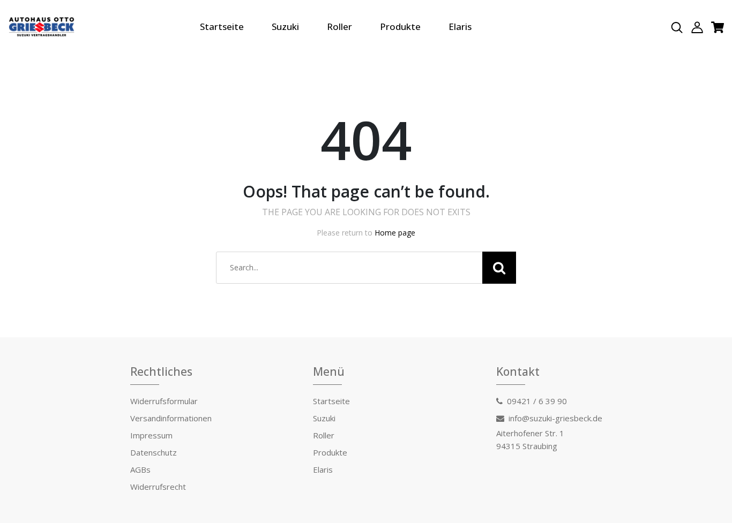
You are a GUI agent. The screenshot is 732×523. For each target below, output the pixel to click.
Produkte (400, 26)
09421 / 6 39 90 (537, 401)
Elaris (460, 26)
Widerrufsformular (164, 401)
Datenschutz (153, 452)
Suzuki (285, 26)
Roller (339, 26)
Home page (395, 233)
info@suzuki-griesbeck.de (555, 418)
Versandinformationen (171, 418)
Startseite (222, 26)
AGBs (140, 469)
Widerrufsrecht (158, 486)
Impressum (151, 435)
